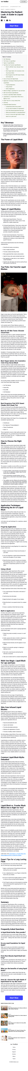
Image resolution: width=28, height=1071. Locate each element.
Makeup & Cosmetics (10, 9)
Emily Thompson (5, 6)
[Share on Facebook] (2, 20)
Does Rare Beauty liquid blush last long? (15, 110)
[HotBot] (4, 1)
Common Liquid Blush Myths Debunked (12, 94)
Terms (14, 1047)
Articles (14, 1054)
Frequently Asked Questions (10, 104)
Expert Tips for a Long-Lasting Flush (12, 100)
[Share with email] (7, 20)
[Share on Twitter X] (4, 20)
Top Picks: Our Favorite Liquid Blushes (12, 65)
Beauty (2, 9)
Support (14, 1051)
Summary (6, 102)
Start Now (14, 26)
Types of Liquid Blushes (9, 63)
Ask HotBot (23, 1)
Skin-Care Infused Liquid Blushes (11, 92)
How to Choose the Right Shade (11, 78)
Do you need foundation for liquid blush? (15, 108)
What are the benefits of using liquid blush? (15, 112)
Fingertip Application (10, 84)
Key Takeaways (7, 59)
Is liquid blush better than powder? (13, 106)
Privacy (14, 1049)
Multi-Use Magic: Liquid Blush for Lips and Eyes (14, 90)
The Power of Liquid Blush (9, 61)
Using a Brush (9, 86)
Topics (14, 1058)
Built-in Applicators (10, 88)
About (14, 1056)
